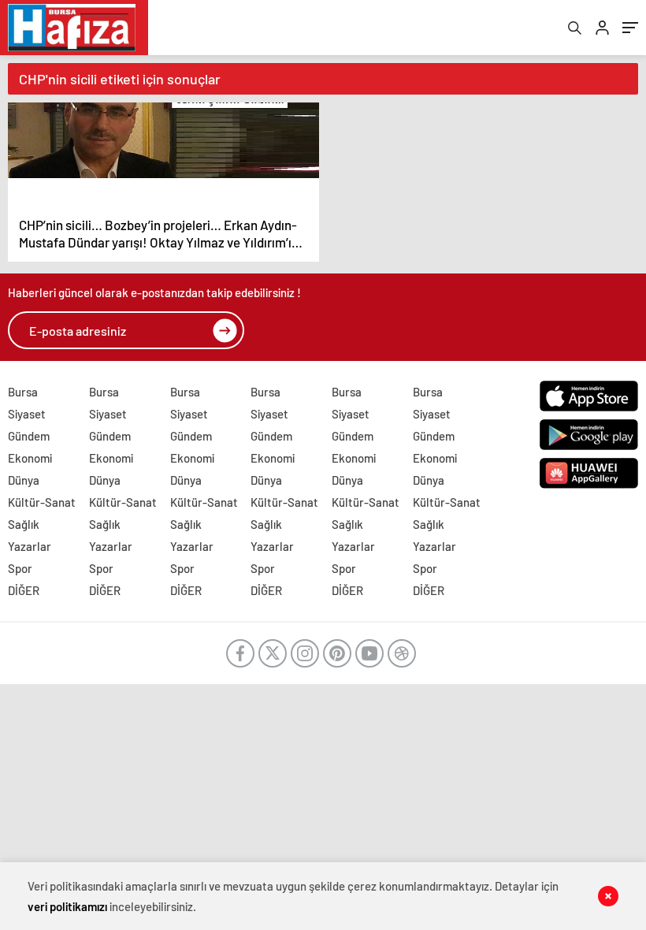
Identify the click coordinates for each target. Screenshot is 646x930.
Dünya (23, 480)
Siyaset (27, 414)
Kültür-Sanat (42, 502)
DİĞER (23, 590)
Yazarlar (29, 546)
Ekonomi (30, 458)
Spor (20, 568)
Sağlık (23, 524)
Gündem (29, 436)
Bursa (23, 392)
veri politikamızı (67, 906)
